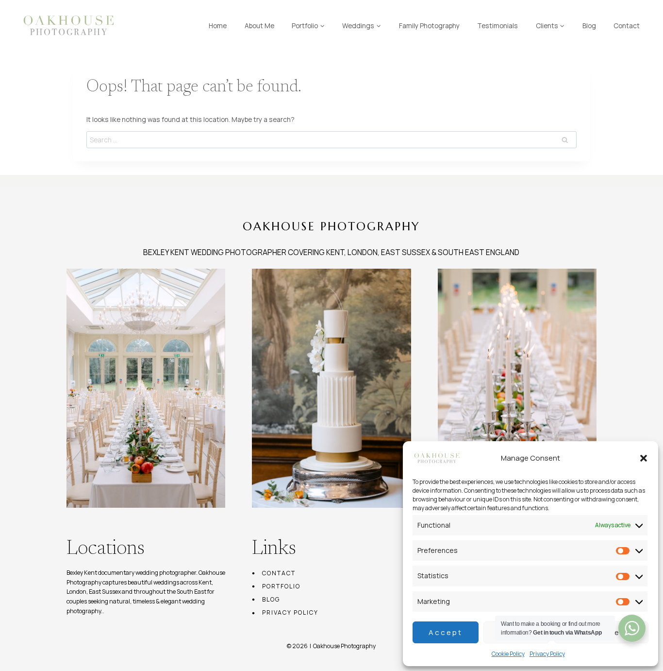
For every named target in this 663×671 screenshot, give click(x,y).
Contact (626, 25)
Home (218, 25)
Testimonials (497, 25)
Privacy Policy (547, 654)
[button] (643, 458)
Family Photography (429, 25)
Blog (589, 25)
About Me (259, 25)
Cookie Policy (508, 654)
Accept (446, 632)
